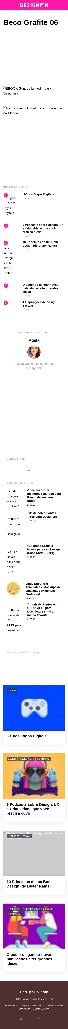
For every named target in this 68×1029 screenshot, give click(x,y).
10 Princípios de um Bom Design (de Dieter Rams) (40, 243)
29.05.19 (31, 619)
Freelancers (26, 759)
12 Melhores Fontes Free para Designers (42, 514)
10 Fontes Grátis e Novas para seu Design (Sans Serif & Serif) (43, 549)
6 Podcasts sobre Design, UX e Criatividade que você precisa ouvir (43, 228)
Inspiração (43, 759)
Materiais (11, 1005)
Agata (34, 340)
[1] (10, 206)
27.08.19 (30, 598)
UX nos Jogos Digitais (38, 194)
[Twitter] (37, 468)
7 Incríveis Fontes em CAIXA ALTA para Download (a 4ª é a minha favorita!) (42, 610)
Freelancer (55, 1005)
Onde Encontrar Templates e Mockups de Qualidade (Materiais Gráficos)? (43, 589)
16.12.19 (31, 557)
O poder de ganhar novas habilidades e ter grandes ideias (40, 288)
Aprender (13, 836)
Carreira (28, 909)
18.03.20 (32, 521)
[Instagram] (20, 468)
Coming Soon (41, 1008)
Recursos (39, 1005)
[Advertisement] (34, 151)
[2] (10, 229)
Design (12, 690)
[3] (10, 260)
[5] (10, 307)
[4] (10, 289)
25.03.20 (31, 505)
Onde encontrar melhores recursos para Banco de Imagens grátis (44, 495)
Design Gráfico (44, 909)
